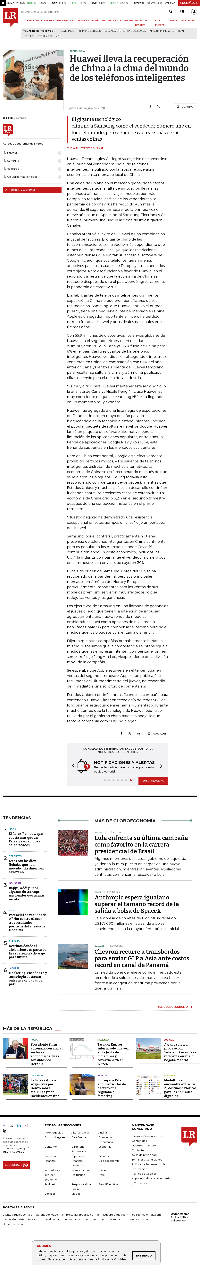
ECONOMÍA (47, 20)
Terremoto (45, 36)
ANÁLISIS (128, 20)
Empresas (51, 1156)
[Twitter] (158, 106)
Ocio (101, 1174)
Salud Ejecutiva (108, 1184)
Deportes (15, 856)
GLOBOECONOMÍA (89, 20)
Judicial (169, 1040)
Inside (102, 1170)
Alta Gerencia (80, 1132)
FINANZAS (33, 20)
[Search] (170, 12)
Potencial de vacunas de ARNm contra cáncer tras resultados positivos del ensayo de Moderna (28, 922)
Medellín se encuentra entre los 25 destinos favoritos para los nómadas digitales (180, 1088)
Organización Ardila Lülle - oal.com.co (180, 1217)
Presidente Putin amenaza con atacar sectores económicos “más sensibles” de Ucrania (47, 1054)
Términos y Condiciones (147, 1159)
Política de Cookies (112, 1259)
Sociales (50, 1193)
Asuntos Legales (55, 1137)
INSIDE (191, 20)
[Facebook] (150, 106)
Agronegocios (54, 1132)
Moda (12, 829)
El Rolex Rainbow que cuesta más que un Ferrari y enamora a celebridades (26, 839)
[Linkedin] (167, 106)
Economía (104, 1146)
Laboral (14, 968)
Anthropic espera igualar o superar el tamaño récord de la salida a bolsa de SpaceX (137, 904)
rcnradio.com (73, 1219)
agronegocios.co (47, 1214)
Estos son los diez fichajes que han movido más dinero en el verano (26, 866)
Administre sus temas (21, 189)
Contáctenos (140, 1150)
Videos (75, 1193)
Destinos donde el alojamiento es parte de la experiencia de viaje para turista (27, 951)
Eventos (103, 1156)
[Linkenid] (20, 1126)
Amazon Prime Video (162, 31)
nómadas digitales (89, 31)
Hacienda (103, 1040)
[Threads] (6, 1131)
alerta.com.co (139, 1219)
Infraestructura (80, 1170)
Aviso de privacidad (144, 1154)
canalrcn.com (52, 1219)
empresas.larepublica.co (77, 1214)
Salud (12, 910)
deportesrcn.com (14, 1224)
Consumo (51, 1146)
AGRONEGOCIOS (111, 20)
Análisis (102, 1132)
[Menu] (24, 20)
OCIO (73, 20)
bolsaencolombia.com (146, 1214)
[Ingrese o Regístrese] (194, 12)
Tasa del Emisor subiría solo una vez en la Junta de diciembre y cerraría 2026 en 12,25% (113, 1054)
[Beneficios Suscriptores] (182, 12)
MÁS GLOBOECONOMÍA (172, 1006)
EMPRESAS (62, 20)
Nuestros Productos (144, 1145)
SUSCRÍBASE (189, 3)
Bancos (102, 1075)
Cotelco (29, 36)
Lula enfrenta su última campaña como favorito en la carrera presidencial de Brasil (141, 844)
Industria (15, 883)
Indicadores (52, 1170)
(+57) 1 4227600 (13, 1151)
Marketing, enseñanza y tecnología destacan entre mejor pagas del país (28, 978)
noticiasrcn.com (96, 1219)
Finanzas (50, 1160)
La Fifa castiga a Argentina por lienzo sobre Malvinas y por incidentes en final (46, 1088)
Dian (181, 31)
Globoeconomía (108, 1160)
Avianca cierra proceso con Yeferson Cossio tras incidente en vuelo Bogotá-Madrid (180, 1052)
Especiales (78, 1156)
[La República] (10, 23)
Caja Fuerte (78, 1137)
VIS (57, 36)
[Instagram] (28, 1126)
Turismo (14, 941)
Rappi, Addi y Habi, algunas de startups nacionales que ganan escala (26, 893)
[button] (72, 766)
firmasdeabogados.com (112, 1214)
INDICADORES (178, 20)
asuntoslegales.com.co (17, 1214)
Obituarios (78, 1174)
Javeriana (67, 31)
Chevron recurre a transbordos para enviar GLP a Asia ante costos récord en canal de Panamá (142, 958)
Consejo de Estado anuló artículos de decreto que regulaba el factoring (111, 1088)
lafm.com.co (118, 1219)
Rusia (34, 1040)
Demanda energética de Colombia (125, 31)
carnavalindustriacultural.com (21, 1219)
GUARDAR (188, 106)
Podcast (50, 1184)
